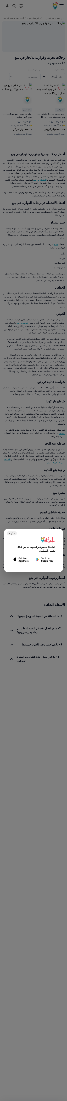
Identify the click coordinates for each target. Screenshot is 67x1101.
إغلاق (11, 533)
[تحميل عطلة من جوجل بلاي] (44, 559)
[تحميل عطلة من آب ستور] (21, 559)
